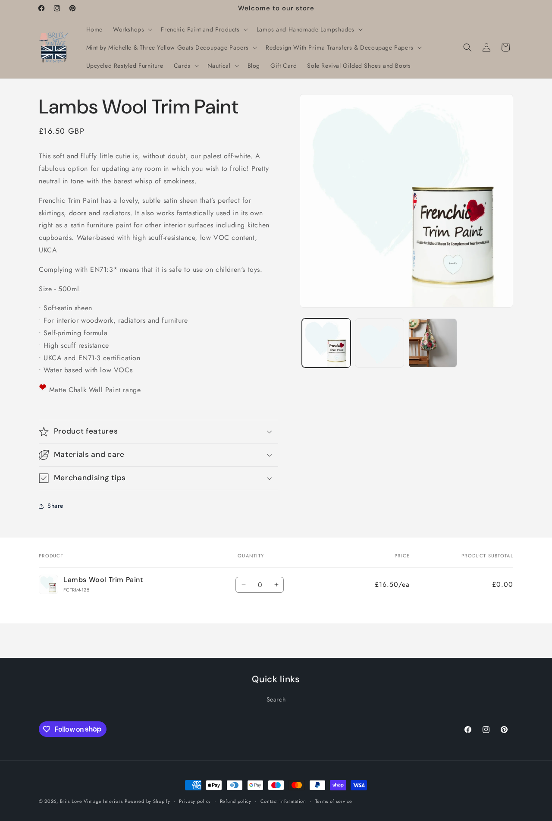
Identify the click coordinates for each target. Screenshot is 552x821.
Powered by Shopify (147, 801)
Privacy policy (195, 800)
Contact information (283, 800)
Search (276, 699)
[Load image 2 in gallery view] (379, 342)
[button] (132, 29)
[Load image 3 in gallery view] (432, 342)
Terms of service (333, 800)
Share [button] (55, 505)
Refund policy (235, 800)
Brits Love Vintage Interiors (91, 801)
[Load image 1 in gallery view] (326, 342)
